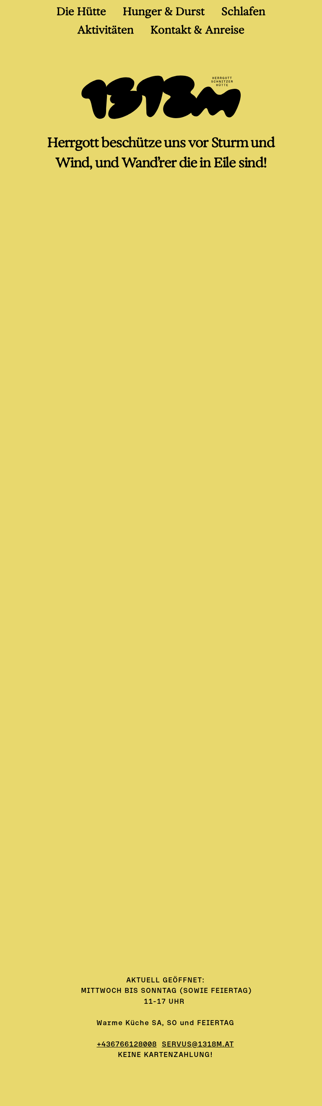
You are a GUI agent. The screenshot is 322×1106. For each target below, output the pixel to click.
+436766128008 (127, 1044)
